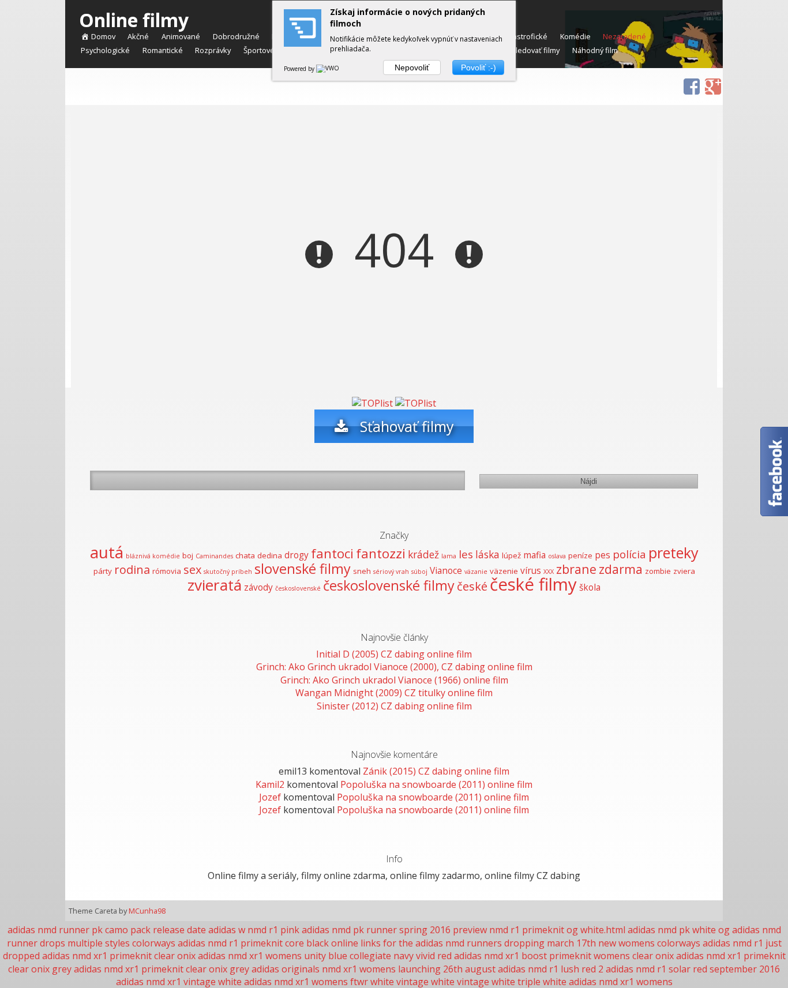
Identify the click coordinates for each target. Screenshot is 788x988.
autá (106, 552)
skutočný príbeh (228, 572)
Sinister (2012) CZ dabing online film (394, 706)
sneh (362, 571)
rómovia (166, 571)
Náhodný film (595, 50)
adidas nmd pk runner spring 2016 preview (394, 929)
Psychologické (105, 50)
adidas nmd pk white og (679, 929)
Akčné (138, 37)
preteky (673, 552)
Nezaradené (624, 37)
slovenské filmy (302, 568)
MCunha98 (147, 911)
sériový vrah (391, 572)
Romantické (162, 50)
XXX (548, 572)
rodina (132, 569)
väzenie (504, 571)
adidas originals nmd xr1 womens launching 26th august (374, 969)
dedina (269, 555)
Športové (259, 50)
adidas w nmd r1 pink (253, 929)
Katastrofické (524, 37)
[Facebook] (687, 82)
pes (602, 555)
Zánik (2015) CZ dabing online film (436, 771)
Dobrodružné (236, 37)
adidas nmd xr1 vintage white (179, 981)
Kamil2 (270, 784)
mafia (534, 555)
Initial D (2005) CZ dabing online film (394, 654)
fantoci (332, 553)
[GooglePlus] (708, 82)
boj (187, 555)
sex (192, 569)
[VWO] (328, 69)
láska (487, 554)
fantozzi (381, 553)
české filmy (533, 584)
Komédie (575, 37)
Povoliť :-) (478, 67)
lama (448, 556)
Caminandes (214, 556)
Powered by (300, 69)
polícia (629, 554)
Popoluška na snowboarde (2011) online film (436, 784)
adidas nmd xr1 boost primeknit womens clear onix (564, 955)
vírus (530, 570)
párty (102, 571)
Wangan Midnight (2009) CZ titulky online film (394, 692)
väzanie (475, 572)
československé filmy (389, 585)
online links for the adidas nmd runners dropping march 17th (463, 943)
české (472, 586)
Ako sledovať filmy (528, 50)
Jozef (270, 797)
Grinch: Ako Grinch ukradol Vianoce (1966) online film (394, 680)
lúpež (511, 555)
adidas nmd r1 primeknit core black (253, 943)
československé (298, 588)
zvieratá (214, 584)
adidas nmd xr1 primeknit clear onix (119, 955)
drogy (296, 555)
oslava (557, 556)
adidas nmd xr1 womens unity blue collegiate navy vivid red (325, 955)
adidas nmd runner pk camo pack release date (106, 929)
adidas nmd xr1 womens (621, 981)
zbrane (576, 569)
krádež (423, 554)
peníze (580, 555)
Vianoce (446, 570)
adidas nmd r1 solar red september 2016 (693, 969)
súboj (419, 572)
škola (590, 587)
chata (245, 555)
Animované (181, 37)
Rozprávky (213, 50)
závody (258, 587)
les (466, 554)
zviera (684, 571)
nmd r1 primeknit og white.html (557, 929)
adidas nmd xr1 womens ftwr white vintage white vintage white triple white (405, 981)
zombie (658, 571)
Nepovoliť (412, 67)
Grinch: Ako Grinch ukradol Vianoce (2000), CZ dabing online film (394, 666)
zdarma (621, 569)
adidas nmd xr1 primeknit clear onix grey (161, 969)
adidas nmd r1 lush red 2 (550, 969)
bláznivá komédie (153, 556)
